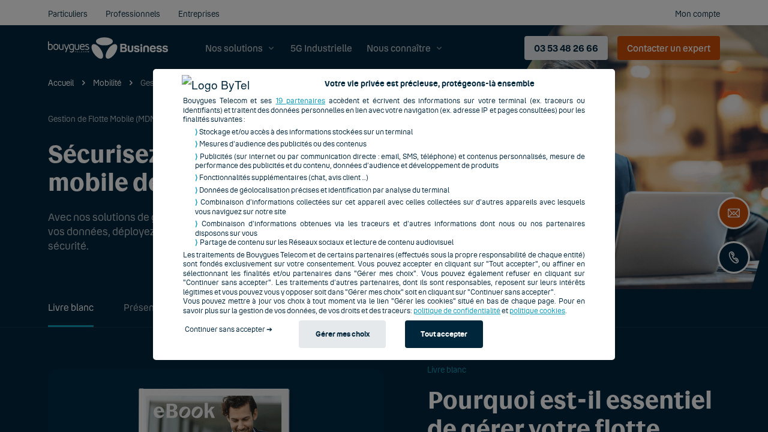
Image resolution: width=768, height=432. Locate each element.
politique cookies (537, 311)
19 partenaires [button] (301, 101)
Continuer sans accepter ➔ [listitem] (228, 329)
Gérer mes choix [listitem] (343, 334)
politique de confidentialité (456, 311)
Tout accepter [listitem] (444, 334)
